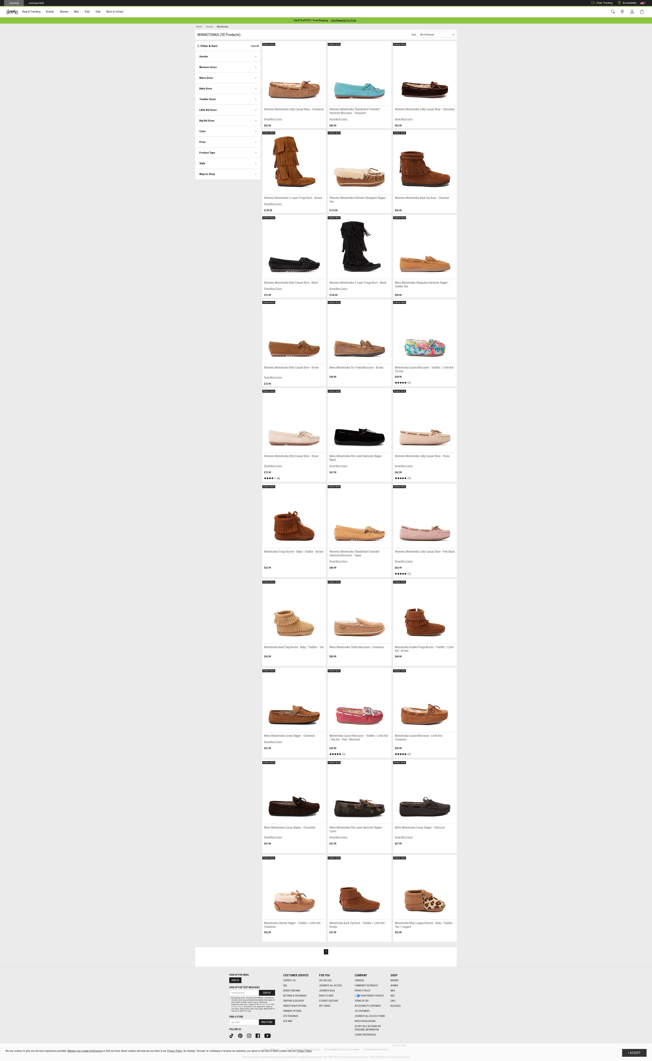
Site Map (288, 1021)
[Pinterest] (241, 1035)
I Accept (634, 1053)
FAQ (285, 985)
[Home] (12, 12)
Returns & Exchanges (295, 995)
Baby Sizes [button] (205, 88)
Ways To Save (326, 995)
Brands (395, 980)
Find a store (236, 1016)
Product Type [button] (207, 152)
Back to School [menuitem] (114, 11)
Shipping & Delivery (293, 1000)
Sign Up (235, 980)
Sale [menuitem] (98, 11)
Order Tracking (604, 3)
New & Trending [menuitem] (31, 11)
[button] (643, 3)
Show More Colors (273, 119)
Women (394, 985)
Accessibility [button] (629, 3)
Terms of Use (362, 1000)
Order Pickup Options (294, 1005)
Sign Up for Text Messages (244, 987)
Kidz (393, 995)
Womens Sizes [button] (208, 67)
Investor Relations (365, 1021)
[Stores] (623, 11)
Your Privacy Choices (372, 995)
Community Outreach (366, 985)
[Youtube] (268, 1035)
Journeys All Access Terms (370, 1016)
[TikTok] (232, 1035)
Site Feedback (290, 1016)
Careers (359, 980)
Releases (396, 1005)
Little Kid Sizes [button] (208, 110)
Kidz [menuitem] (87, 11)
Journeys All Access (330, 985)
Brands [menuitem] (50, 11)
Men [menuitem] (76, 11)
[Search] (613, 11)
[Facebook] (259, 1035)
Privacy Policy (362, 990)
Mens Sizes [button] (206, 78)
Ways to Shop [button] (207, 174)
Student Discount (328, 1000)
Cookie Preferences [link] (365, 1034)
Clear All (255, 45)
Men (393, 990)
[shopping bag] (642, 11)
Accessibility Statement (368, 1005)
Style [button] (202, 163)
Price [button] (202, 142)
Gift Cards (325, 1005)
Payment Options (292, 1011)
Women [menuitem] (64, 11)
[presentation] (31, 12)
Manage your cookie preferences (85, 1051)
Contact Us (289, 980)
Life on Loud (325, 980)
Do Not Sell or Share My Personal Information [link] (368, 1028)
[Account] (633, 12)
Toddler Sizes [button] (207, 99)
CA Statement (362, 1011)
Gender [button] (203, 56)
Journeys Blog (327, 990)
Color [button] (202, 131)
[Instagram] (250, 1035)
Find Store (267, 1022)
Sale (393, 1000)
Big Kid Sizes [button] (206, 120)
